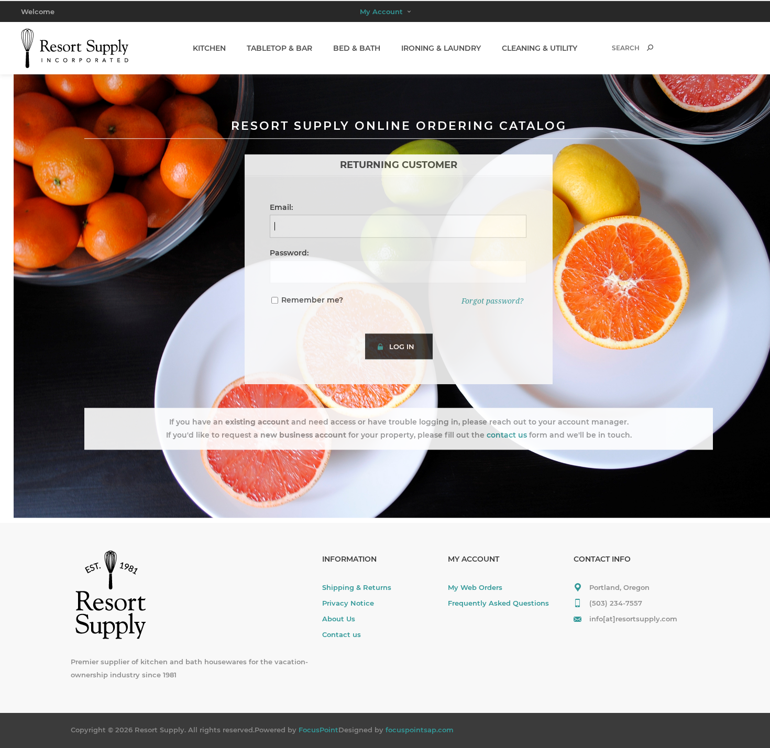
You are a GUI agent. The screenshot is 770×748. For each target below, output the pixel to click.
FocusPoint (318, 729)
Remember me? (312, 300)
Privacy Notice (348, 603)
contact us (507, 435)
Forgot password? (492, 301)
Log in (401, 346)
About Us (338, 619)
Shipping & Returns (356, 587)
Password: (289, 253)
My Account (381, 11)
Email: (281, 207)
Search (650, 47)
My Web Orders (475, 587)
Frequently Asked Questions (498, 603)
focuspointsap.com (420, 729)
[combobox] (619, 48)
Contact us (341, 634)
